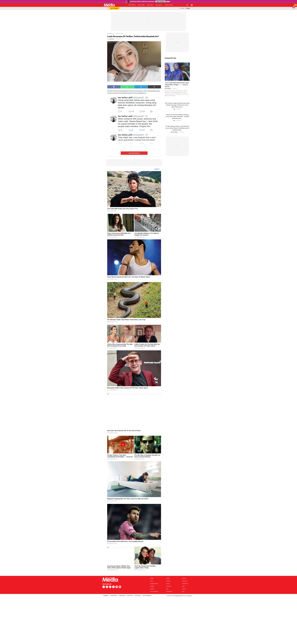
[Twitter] (184, 8)
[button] (187, 5)
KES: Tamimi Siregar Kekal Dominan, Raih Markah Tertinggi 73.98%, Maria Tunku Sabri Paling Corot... (177, 105)
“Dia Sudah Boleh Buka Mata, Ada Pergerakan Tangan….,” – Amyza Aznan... (177, 85)
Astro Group (190, 595)
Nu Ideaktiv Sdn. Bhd (178, 595)
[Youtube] (187, 8)
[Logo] (109, 4)
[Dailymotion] (189, 8)
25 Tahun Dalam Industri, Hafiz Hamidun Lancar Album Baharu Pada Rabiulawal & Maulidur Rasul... (177, 128)
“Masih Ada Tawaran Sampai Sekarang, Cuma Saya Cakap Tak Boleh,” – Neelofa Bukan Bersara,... (177, 116)
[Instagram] (182, 8)
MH (174, 109)
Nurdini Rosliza (174, 132)
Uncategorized (119, 33)
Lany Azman (111, 38)
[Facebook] (180, 8)
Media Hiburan (110, 33)
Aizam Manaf (168, 88)
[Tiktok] (185, 8)
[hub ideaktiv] (192, 4)
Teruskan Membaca (134, 153)
